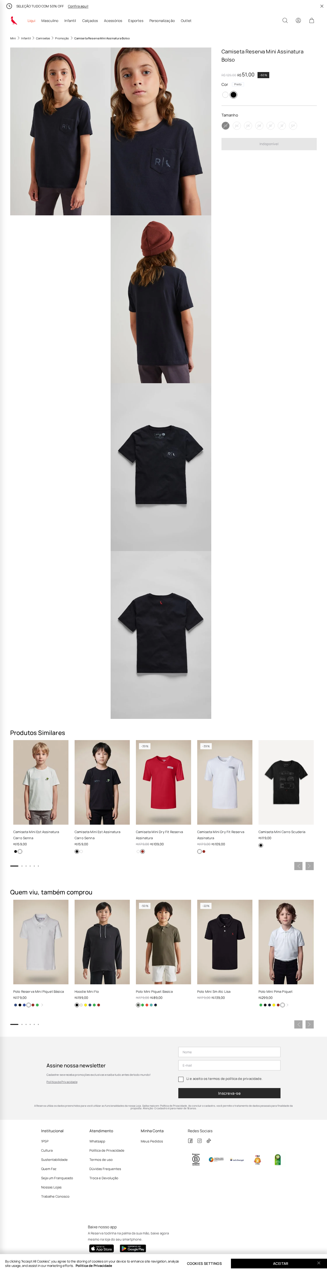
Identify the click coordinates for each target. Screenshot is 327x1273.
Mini (13, 38)
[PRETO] (233, 95)
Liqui (31, 21)
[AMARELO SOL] (155, 1005)
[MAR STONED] (142, 1005)
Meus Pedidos (152, 1141)
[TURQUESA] (151, 1005)
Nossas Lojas (51, 1187)
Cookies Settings (204, 1263)
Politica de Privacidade (94, 1265)
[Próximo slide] (310, 866)
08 (259, 125)
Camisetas (43, 38)
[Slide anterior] (298, 866)
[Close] (318, 1263)
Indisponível (269, 144)
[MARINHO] (15, 1005)
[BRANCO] (225, 95)
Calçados (90, 21)
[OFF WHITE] (81, 1005)
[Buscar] (285, 20)
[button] (60, 131)
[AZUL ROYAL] (24, 1005)
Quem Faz (48, 1168)
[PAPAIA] (146, 1005)
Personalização (162, 21)
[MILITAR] (138, 1005)
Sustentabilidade (54, 1159)
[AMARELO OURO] (85, 1005)
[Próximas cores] (42, 1005)
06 (248, 125)
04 (236, 125)
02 (225, 125)
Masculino (49, 21)
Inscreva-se (229, 1093)
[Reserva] (13, 20)
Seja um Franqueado (57, 1178)
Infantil (70, 21)
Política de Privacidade (61, 1082)
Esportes (135, 21)
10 (270, 125)
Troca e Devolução (103, 1178)
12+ (293, 125)
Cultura (47, 1150)
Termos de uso (101, 1159)
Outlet (186, 21)
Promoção (62, 38)
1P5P (45, 1141)
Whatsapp (97, 1141)
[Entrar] (298, 20)
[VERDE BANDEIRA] (37, 1005)
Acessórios (113, 21)
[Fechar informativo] (322, 6)
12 (282, 125)
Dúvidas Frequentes (105, 1168)
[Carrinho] (312, 20)
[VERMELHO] (142, 851)
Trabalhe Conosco (55, 1196)
